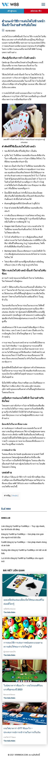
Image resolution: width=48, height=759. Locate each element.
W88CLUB (5, 518)
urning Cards (11, 251)
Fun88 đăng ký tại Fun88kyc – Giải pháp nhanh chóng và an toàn (24, 544)
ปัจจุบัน (14, 496)
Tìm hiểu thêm (9, 612)
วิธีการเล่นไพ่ (35, 36)
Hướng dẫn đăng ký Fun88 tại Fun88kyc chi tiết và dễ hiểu (24, 552)
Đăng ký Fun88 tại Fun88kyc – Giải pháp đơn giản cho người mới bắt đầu (22, 536)
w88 (14, 483)
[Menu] (43, 4)
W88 (33, 49)
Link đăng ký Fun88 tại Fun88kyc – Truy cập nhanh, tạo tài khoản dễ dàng (23, 528)
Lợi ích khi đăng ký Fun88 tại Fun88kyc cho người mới (22, 560)
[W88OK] (19, 4)
